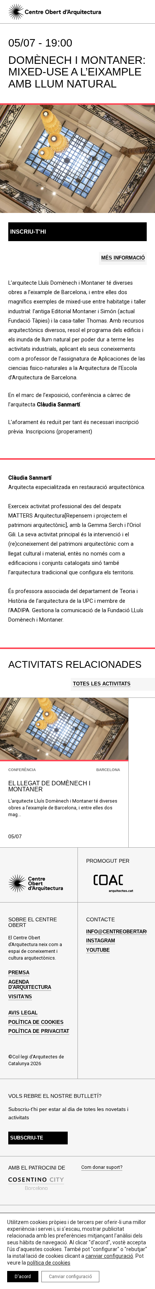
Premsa (18, 972)
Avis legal (23, 1013)
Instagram (100, 940)
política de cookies (48, 1263)
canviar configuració (109, 1256)
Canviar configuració (70, 1276)
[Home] (54, 12)
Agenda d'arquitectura (29, 985)
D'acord (23, 1276)
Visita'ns (20, 996)
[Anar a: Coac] (113, 891)
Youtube (98, 950)
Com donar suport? (101, 1167)
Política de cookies (36, 1022)
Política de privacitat (38, 1031)
